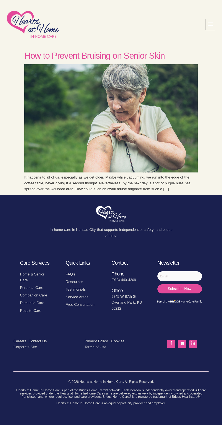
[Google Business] (182, 344)
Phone (117, 274)
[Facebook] (171, 344)
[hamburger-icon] (210, 24)
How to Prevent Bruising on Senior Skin (94, 55)
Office (117, 290)
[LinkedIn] (193, 344)
